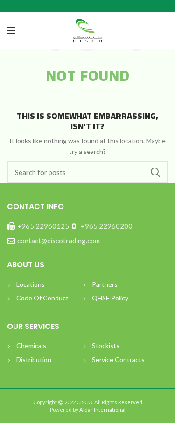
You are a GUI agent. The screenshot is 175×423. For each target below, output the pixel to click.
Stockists (105, 346)
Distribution (33, 360)
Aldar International (102, 410)
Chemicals (31, 346)
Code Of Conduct (42, 298)
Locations (30, 284)
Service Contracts (118, 360)
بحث (155, 172)
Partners (105, 284)
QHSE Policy (110, 298)
